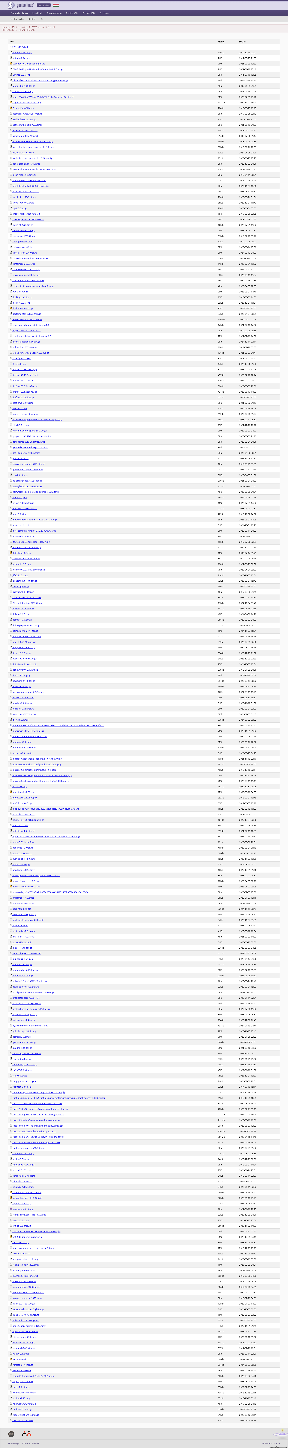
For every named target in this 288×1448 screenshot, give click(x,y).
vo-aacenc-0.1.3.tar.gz (23, 1342)
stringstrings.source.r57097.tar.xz (29, 1214)
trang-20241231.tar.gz (23, 1303)
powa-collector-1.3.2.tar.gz (25, 986)
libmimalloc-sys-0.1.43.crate (26, 636)
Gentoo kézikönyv (19, 13)
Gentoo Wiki (72, 13)
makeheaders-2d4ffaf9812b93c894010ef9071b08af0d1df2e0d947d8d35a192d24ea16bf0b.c (58, 725)
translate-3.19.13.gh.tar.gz (25, 1314)
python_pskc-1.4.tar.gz (23, 1020)
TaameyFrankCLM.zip (23, 108)
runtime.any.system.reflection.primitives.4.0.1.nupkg (39, 1092)
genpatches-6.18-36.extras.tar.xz (28, 441)
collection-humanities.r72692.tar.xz (30, 258)
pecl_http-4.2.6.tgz (21, 908)
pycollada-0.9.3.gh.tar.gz (24, 1014)
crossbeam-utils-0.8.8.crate (26, 275)
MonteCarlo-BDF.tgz (22, 91)
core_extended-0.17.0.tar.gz (26, 269)
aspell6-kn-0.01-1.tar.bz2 (25, 130)
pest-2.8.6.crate (20, 925)
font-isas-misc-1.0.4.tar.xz (25, 414)
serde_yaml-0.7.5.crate (23, 1175)
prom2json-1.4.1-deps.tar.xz (26, 1003)
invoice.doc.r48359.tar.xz (25, 536)
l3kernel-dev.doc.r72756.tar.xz (27, 603)
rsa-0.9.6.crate (19, 1075)
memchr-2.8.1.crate (22, 753)
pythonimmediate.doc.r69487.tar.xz (30, 1025)
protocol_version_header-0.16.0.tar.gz (31, 1009)
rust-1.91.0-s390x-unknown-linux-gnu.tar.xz (34, 1131)
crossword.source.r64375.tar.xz (28, 280)
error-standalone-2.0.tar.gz (26, 341)
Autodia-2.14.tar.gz (22, 58)
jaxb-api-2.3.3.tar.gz (22, 564)
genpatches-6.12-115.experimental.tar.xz (33, 436)
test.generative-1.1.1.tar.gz (25, 1259)
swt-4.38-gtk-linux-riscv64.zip (27, 1236)
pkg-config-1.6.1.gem (22, 958)
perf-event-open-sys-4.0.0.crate (28, 920)
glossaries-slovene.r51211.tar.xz (28, 464)
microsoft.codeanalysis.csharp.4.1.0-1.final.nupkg (37, 758)
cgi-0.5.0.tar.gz (19, 208)
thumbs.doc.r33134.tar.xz (25, 1275)
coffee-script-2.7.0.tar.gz (24, 252)
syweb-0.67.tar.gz (21, 1253)
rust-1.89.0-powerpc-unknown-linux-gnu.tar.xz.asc (37, 1125)
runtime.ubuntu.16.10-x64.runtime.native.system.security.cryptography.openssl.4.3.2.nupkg (58, 1097)
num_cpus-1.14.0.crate (23, 858)
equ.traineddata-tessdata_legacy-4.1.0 (31, 336)
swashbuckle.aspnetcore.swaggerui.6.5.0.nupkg (36, 1231)
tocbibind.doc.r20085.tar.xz (26, 1287)
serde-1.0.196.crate (22, 1170)
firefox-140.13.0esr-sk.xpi (25, 375)
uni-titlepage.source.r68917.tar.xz (29, 1325)
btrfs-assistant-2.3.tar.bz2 (25, 191)
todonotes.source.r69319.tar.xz (28, 1292)
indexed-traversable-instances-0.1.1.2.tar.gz (34, 519)
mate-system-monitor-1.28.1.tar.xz (29, 736)
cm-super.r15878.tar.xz (24, 236)
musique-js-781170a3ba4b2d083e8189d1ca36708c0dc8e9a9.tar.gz (45, 808)
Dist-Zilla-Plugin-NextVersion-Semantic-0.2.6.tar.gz (37, 69)
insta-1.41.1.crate (21, 525)
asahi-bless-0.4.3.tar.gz (24, 119)
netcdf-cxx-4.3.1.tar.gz (23, 831)
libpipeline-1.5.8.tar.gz (23, 647)
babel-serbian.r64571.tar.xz (26, 163)
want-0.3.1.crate (20, 1353)
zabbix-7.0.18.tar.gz (22, 1409)
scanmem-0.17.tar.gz (23, 1153)
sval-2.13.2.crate (20, 1220)
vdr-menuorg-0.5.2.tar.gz (25, 1337)
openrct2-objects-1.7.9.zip (25, 881)
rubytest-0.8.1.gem (22, 1086)
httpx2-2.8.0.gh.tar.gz (23, 503)
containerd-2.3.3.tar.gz (23, 263)
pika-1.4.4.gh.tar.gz (22, 947)
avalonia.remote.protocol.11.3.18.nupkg (32, 158)
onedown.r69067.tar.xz (24, 869)
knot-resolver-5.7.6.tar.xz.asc (26, 597)
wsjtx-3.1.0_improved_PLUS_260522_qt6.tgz (34, 1376)
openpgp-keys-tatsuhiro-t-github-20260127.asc (36, 875)
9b (42, 19)
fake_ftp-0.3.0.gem (21, 358)
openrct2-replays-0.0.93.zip (26, 886)
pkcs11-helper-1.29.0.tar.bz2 (26, 953)
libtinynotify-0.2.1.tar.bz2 (25, 669)
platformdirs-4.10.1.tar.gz (25, 970)
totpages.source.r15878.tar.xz (27, 1298)
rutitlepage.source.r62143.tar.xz (28, 1148)
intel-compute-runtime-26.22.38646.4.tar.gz (34, 530)
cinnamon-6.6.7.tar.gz (23, 230)
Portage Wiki (88, 13)
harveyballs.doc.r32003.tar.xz (27, 486)
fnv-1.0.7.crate (19, 408)
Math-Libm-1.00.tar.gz (23, 85)
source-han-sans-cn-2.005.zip (27, 1192)
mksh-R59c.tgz (19, 786)
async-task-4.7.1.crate (23, 152)
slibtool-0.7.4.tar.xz (22, 1181)
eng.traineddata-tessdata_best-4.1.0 (30, 325)
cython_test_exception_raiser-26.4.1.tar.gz (33, 286)
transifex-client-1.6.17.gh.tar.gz (28, 1309)
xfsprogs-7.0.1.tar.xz (22, 1381)
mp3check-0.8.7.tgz (22, 803)
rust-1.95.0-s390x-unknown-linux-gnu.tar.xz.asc (36, 1142)
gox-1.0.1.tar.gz (20, 475)
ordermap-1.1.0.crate (23, 897)
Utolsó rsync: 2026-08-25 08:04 (23, 1443)
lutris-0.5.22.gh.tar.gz (23, 708)
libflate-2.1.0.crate (21, 614)
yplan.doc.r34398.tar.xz (24, 1403)
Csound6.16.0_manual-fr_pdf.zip (28, 63)
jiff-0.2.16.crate (20, 575)
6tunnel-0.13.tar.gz (22, 52)
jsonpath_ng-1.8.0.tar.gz (24, 580)
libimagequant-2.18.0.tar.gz (26, 625)
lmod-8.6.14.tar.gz (21, 686)
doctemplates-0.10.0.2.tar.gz (26, 313)
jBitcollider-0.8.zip (21, 553)
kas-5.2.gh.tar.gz (20, 586)
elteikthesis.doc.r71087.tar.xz (27, 319)
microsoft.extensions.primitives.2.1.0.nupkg (34, 769)
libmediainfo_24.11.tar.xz (25, 630)
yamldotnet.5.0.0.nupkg (24, 1392)
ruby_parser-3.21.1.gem (24, 1081)
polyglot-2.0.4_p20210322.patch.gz (29, 981)
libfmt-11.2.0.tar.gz (22, 619)
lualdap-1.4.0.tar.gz (22, 703)
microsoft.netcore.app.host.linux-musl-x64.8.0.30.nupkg (40, 781)
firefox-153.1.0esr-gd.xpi (24, 391)
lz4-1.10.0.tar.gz (20, 719)
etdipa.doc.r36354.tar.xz (24, 347)
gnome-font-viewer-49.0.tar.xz (27, 469)
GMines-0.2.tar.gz (21, 74)
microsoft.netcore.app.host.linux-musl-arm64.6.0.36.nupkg (42, 775)
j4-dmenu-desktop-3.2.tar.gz (26, 547)
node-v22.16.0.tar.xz (22, 847)
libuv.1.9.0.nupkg (21, 675)
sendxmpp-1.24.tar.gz (23, 1164)
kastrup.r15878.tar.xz (23, 591)
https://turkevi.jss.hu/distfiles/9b (18, 30)
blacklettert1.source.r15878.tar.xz (29, 180)
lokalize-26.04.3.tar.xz (23, 697)
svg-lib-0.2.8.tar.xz (21, 1225)
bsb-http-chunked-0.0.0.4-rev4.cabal (30, 186)
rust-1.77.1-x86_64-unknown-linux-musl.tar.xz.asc (37, 1103)
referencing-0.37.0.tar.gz (24, 1064)
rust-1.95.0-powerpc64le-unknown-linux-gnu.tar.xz (38, 1136)
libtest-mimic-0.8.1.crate (24, 664)
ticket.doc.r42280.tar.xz (24, 1281)
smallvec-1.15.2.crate (23, 1186)
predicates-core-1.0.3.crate (26, 997)
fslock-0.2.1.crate (21, 425)
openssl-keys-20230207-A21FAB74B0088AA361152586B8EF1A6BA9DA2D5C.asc (51, 892)
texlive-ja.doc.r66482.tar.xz (25, 1264)
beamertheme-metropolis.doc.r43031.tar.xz (34, 169)
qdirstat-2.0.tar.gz (21, 1036)
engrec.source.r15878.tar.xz (26, 330)
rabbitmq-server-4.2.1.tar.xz (26, 1053)
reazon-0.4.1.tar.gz (21, 1059)
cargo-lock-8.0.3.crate (23, 202)
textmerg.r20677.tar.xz (23, 1270)
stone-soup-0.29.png (22, 1209)
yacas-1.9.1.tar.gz (21, 1387)
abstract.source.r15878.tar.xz (27, 113)
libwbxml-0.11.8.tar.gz (23, 680)
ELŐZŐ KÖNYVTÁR (19, 47)
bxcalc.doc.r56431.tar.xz (24, 197)
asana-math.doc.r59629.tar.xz (27, 124)
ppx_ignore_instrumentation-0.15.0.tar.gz (33, 992)
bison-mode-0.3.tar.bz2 (24, 174)
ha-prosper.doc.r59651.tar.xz (27, 480)
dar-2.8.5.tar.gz (20, 291)
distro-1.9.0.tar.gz (21, 302)
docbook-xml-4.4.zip (22, 308)
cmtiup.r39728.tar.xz (22, 241)
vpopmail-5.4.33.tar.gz (23, 1348)
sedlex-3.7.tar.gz (20, 1159)
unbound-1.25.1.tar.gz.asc (25, 1320)
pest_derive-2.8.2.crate (23, 931)
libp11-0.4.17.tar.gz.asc (24, 642)
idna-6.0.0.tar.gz (20, 514)
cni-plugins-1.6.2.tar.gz (24, 247)
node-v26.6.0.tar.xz (22, 853)
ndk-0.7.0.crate (20, 825)
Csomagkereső (54, 13)
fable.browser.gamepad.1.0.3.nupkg (30, 352)
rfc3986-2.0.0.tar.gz (22, 1070)
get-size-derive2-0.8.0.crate (26, 452)
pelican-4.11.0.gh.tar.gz (24, 914)
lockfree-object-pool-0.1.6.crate (28, 692)
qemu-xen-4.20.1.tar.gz (24, 1042)
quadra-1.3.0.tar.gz (22, 1047)
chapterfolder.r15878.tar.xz (26, 213)
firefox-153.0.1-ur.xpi (22, 380)
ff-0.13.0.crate (19, 363)
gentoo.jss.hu (17, 19)
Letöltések (37, 13)
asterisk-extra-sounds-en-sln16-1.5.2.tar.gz (34, 147)
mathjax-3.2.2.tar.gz (22, 742)
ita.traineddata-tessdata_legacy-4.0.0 (31, 541)
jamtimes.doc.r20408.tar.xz (26, 558)
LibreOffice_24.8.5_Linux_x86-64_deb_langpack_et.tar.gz (40, 80)
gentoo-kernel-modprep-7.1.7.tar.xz (30, 447)
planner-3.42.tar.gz (22, 964)
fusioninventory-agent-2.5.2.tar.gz (29, 430)
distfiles (32, 19)
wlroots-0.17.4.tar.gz (22, 1364)
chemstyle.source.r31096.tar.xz (28, 219)
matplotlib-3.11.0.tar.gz (24, 747)
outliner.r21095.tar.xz (23, 903)
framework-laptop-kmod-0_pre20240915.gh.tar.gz (37, 419)
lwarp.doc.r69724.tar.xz (24, 714)
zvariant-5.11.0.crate (22, 1420)
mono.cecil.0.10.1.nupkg (24, 797)
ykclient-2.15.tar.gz (22, 1398)
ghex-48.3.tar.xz (20, 458)
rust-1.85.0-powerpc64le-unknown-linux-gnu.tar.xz (38, 1114)
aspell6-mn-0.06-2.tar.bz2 (25, 136)
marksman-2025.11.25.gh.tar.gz (28, 730)
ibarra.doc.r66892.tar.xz (24, 508)
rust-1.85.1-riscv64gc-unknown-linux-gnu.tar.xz (36, 1120)
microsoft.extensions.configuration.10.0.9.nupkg (36, 764)
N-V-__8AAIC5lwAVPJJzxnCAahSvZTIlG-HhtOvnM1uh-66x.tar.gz (43, 97)
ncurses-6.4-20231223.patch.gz (28, 819)
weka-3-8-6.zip (19, 1359)
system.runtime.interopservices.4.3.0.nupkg (34, 1248)
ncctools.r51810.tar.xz (23, 814)
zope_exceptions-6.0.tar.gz (25, 1414)
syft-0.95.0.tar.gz (20, 1242)
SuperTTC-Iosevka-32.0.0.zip (26, 102)
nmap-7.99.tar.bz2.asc (23, 842)
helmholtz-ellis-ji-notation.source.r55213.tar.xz (36, 491)
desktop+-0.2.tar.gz (22, 297)
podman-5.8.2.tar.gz (22, 975)
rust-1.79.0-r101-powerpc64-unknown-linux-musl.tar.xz (40, 1109)
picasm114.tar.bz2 (21, 942)
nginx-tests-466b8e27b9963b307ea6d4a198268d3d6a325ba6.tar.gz (46, 836)
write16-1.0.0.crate (21, 1370)
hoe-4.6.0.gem (19, 497)
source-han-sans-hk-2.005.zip (27, 1198)
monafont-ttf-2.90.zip (23, 792)
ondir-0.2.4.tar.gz (21, 864)
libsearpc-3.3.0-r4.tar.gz (24, 658)
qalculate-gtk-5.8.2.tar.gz (25, 1031)
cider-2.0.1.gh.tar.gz (22, 224)
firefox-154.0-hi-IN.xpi (23, 397)
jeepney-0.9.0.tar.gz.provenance (28, 569)
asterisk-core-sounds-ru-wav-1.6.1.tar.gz (32, 141)
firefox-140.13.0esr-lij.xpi (24, 369)
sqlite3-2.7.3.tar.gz (21, 1203)
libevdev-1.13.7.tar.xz (23, 608)
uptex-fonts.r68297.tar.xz (25, 1331)
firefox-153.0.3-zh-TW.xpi (25, 386)
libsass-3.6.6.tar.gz (21, 653)
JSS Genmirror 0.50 (270, 1443)
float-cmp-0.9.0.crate (22, 402)
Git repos (104, 13)
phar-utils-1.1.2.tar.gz (23, 936)
